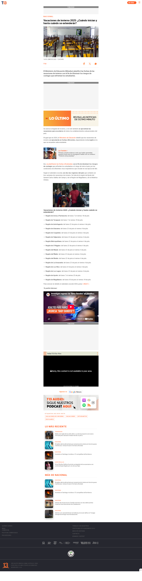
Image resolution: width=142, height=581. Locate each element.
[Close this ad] (140, 570)
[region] (71, 576)
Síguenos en (63, 391)
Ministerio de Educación (68, 138)
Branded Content (78, 536)
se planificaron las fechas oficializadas (59, 164)
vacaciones (70, 416)
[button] (84, 64)
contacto (75, 533)
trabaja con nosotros (80, 526)
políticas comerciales (10, 532)
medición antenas (78, 531)
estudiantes (82, 416)
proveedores (6, 535)
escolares (50, 419)
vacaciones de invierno (55, 416)
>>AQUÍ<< (85, 284)
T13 (44, 64)
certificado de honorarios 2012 (83, 528)
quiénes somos (7, 526)
